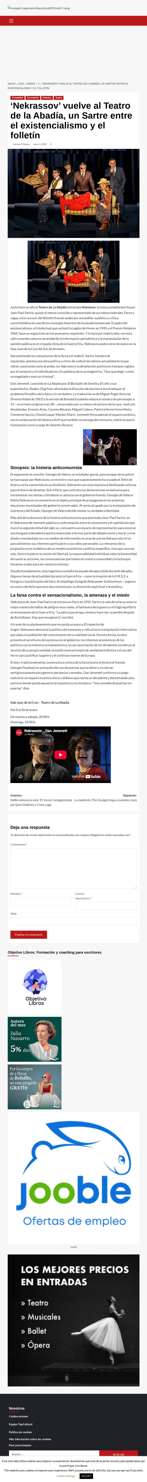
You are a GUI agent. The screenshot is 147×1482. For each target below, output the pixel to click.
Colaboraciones (18, 1416)
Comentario (18, 844)
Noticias (47, 97)
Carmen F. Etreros (21, 144)
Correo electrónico (83, 896)
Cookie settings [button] (66, 1476)
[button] (11, 20)
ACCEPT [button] (86, 1476)
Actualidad (17, 97)
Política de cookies (20, 1432)
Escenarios (33, 97)
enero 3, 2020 (40, 144)
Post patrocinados (20, 1445)
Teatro (58, 97)
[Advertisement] (73, 52)
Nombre (16, 893)
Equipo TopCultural (20, 1424)
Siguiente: (105, 798)
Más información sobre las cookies (30, 1439)
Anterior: (41, 800)
